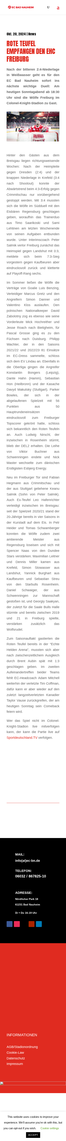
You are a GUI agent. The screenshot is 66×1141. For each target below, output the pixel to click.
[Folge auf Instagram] (17, 924)
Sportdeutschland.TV (22, 737)
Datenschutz (16, 1058)
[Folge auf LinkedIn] (39, 924)
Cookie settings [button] (50, 1128)
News (32, 33)
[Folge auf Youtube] (31, 924)
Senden (47, 1023)
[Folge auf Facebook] (9, 924)
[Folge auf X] (24, 924)
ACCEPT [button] (33, 1135)
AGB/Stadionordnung (22, 1047)
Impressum (15, 1064)
